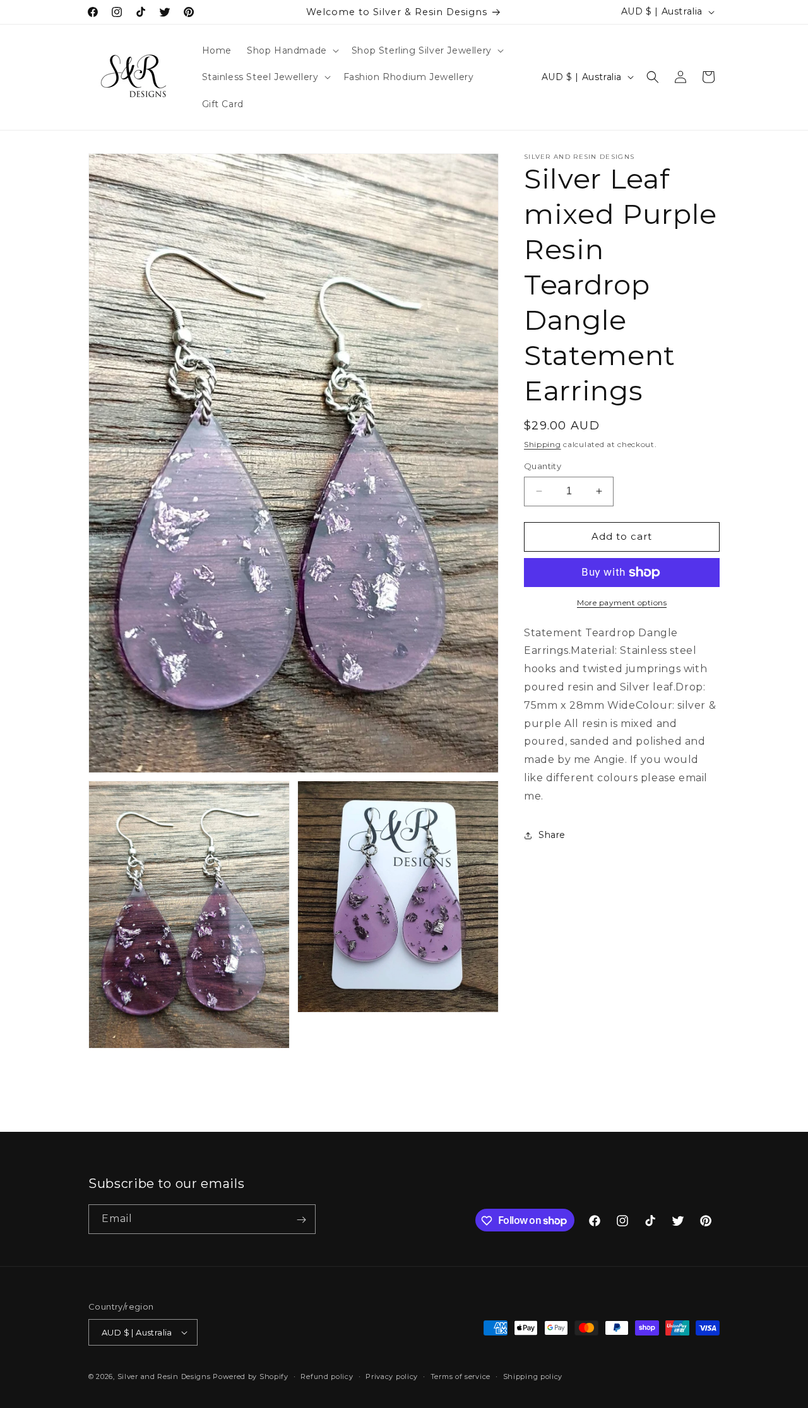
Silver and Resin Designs (164, 1376)
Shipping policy (533, 1376)
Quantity (542, 466)
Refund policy (326, 1376)
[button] (291, 50)
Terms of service (460, 1376)
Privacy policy (391, 1376)
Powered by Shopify (250, 1376)
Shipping (542, 444)
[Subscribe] (301, 1220)
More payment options (622, 602)
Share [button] (552, 835)
